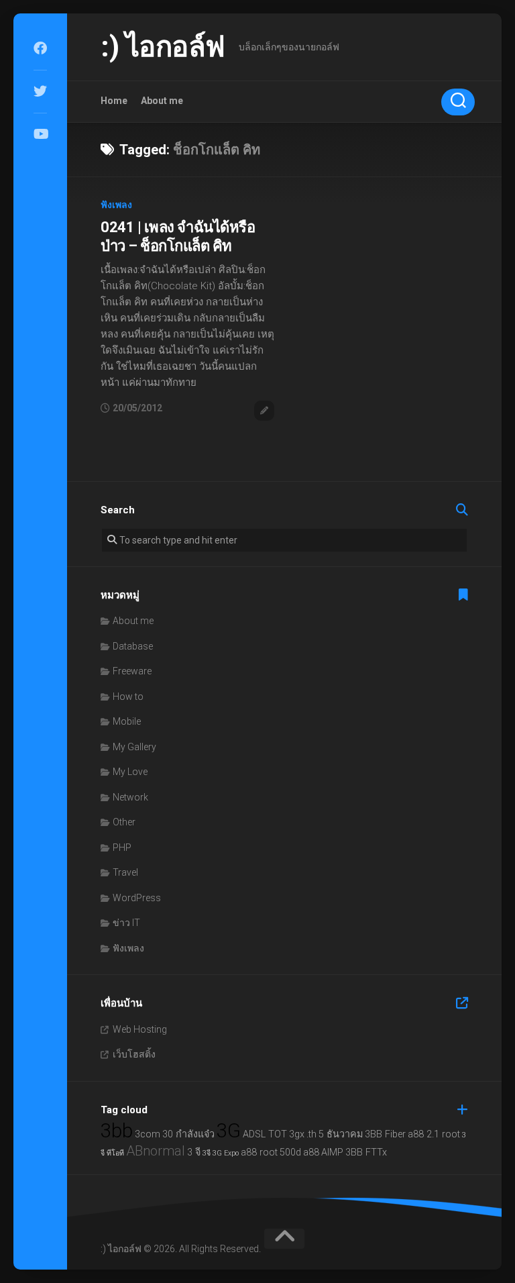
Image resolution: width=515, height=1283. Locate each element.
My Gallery (134, 746)
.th (311, 1134)
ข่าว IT (126, 922)
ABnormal (155, 1151)
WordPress (137, 897)
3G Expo (226, 1153)
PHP (122, 847)
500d (290, 1152)
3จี (207, 1153)
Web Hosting (140, 1029)
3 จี (194, 1152)
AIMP (332, 1152)
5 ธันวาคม (341, 1134)
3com (147, 1134)
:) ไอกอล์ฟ (163, 46)
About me (162, 100)
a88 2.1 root (434, 1134)
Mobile (127, 721)
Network (130, 797)
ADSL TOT (265, 1134)
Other (124, 822)
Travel (125, 872)
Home (114, 100)
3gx (296, 1134)
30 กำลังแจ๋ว (188, 1134)
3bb (117, 1130)
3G (229, 1130)
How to (128, 696)
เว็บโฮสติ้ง (134, 1054)
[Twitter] (40, 91)
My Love (130, 771)
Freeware (132, 671)
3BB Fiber (385, 1134)
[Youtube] (40, 134)
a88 (311, 1152)
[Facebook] (40, 48)
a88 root (259, 1152)
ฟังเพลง (116, 204)
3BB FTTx (366, 1152)
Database (133, 646)
